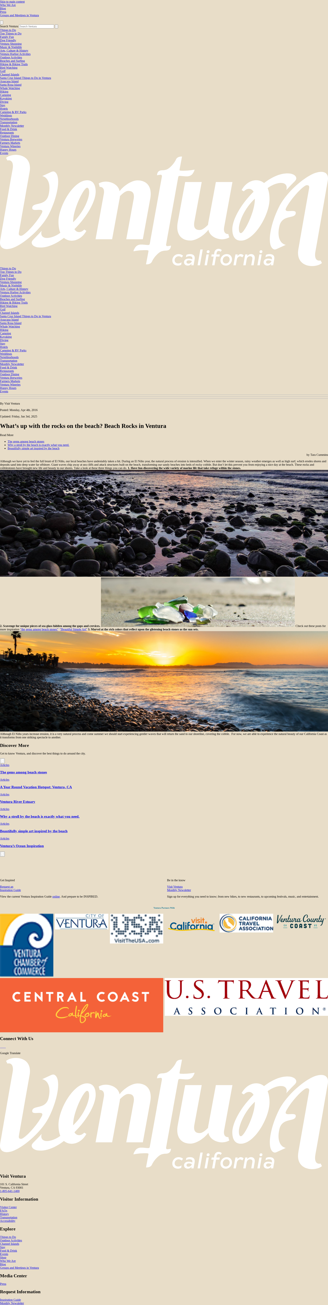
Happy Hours (8, 149)
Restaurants (7, 132)
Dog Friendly (8, 40)
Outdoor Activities (11, 57)
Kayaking (6, 98)
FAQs (3, 1210)
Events (4, 153)
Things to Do (8, 30)
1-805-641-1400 (10, 1191)
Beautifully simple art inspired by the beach (33, 448)
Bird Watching (8, 67)
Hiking (4, 91)
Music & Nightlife (11, 47)
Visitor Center (8, 1207)
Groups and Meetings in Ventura (19, 15)
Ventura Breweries (11, 139)
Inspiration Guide (10, 1299)
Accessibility (7, 1220)
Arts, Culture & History (14, 50)
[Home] (164, 265)
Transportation (8, 122)
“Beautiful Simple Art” (73, 629)
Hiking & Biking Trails (14, 64)
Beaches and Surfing (12, 60)
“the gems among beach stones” (39, 629)
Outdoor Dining (9, 136)
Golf (3, 71)
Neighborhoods (9, 118)
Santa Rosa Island (10, 84)
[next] (2, 760)
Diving (4, 101)
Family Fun (7, 37)
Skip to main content (12, 1)
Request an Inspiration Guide (10, 888)
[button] (164, 397)
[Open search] (1, 22)
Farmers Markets (10, 142)
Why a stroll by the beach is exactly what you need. (38, 445)
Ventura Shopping (11, 43)
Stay (2, 105)
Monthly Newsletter (12, 125)
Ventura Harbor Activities (15, 54)
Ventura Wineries (10, 146)
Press (3, 11)
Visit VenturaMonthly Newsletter (179, 888)
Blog (3, 8)
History (4, 1214)
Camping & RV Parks (13, 112)
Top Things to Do (10, 33)
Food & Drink (8, 129)
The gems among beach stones (26, 441)
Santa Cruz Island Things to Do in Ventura (25, 78)
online (56, 896)
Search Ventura (9, 26)
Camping (5, 95)
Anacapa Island (9, 81)
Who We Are (8, 5)
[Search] (56, 26)
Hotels (4, 108)
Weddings (6, 115)
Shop (3, 1257)
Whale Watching (10, 88)
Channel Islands (9, 74)
